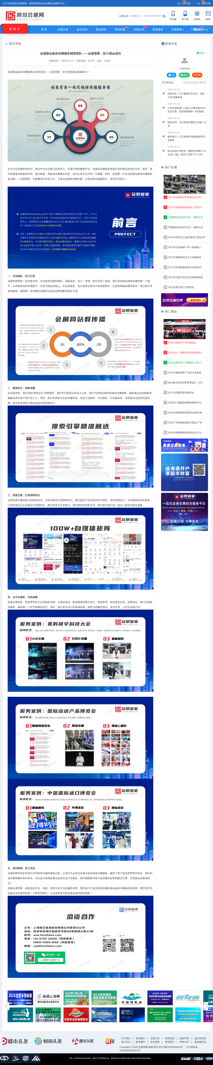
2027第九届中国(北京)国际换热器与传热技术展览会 (185, 277)
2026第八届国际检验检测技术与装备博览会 (185, 402)
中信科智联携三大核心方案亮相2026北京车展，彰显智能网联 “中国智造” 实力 (187, 110)
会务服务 (155, 1042)
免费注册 (206, 3)
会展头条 (63, 29)
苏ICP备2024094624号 (171, 1047)
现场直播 (120, 29)
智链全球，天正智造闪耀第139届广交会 (187, 124)
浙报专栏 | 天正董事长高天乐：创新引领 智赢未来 (186, 95)
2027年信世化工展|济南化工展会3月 (185, 237)
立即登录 (186, 3)
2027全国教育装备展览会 (179, 392)
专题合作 (139, 29)
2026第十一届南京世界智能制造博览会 (185, 352)
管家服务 (177, 29)
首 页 (44, 29)
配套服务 (158, 29)
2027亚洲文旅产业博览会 (179, 287)
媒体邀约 (140, 1042)
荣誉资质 (169, 1038)
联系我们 (140, 1038)
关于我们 (125, 1038)
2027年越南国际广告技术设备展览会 (185, 372)
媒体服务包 (200, 1042)
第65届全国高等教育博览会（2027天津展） (185, 382)
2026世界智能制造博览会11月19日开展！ (185, 432)
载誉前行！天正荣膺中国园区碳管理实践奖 (186, 138)
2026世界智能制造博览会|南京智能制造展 (185, 412)
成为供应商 (200, 1038)
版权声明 (184, 1038)
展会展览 (101, 29)
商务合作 (184, 1042)
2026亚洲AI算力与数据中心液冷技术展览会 (185, 362)
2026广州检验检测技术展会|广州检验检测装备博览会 (185, 422)
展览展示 (169, 1042)
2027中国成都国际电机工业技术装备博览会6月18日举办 (185, 207)
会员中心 (202, 29)
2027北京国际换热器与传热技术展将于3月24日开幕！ (185, 267)
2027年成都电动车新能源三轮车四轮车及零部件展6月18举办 (185, 197)
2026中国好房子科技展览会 (181, 342)
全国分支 (155, 1038)
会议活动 (82, 29)
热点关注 (125, 1042)
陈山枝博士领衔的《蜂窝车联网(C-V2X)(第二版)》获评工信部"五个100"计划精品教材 (187, 153)
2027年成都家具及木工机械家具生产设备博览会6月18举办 (185, 257)
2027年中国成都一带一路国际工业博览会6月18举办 (185, 247)
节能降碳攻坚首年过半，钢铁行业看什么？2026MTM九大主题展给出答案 (185, 217)
